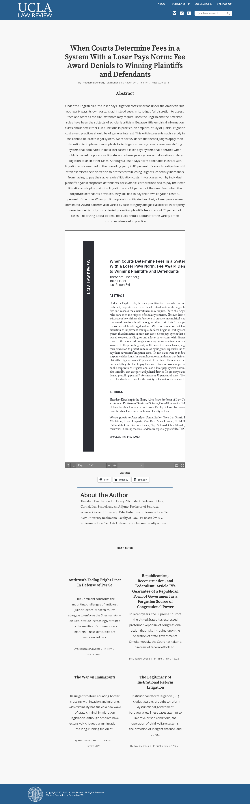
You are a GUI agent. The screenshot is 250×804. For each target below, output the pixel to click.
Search (228, 13)
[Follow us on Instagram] (181, 13)
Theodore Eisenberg (93, 82)
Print (145, 82)
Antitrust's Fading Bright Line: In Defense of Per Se (95, 583)
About (162, 4)
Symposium (224, 4)
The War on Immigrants (94, 677)
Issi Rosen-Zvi (128, 82)
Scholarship (181, 4)
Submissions (203, 4)
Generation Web (77, 795)
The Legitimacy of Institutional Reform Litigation (155, 682)
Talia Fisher (111, 82)
